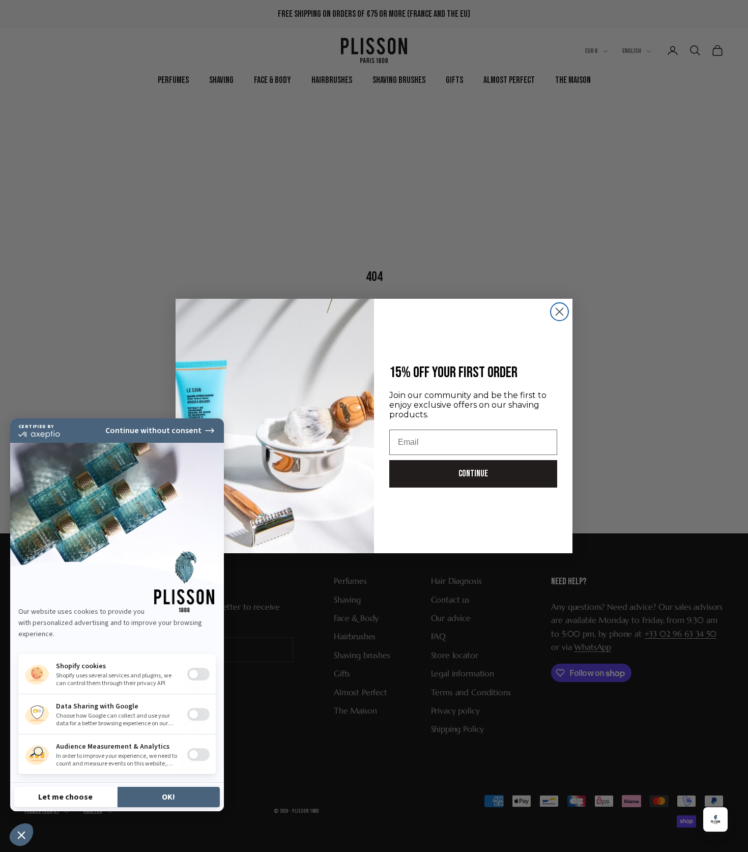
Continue (473, 473)
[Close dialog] (559, 312)
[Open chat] (715, 819)
